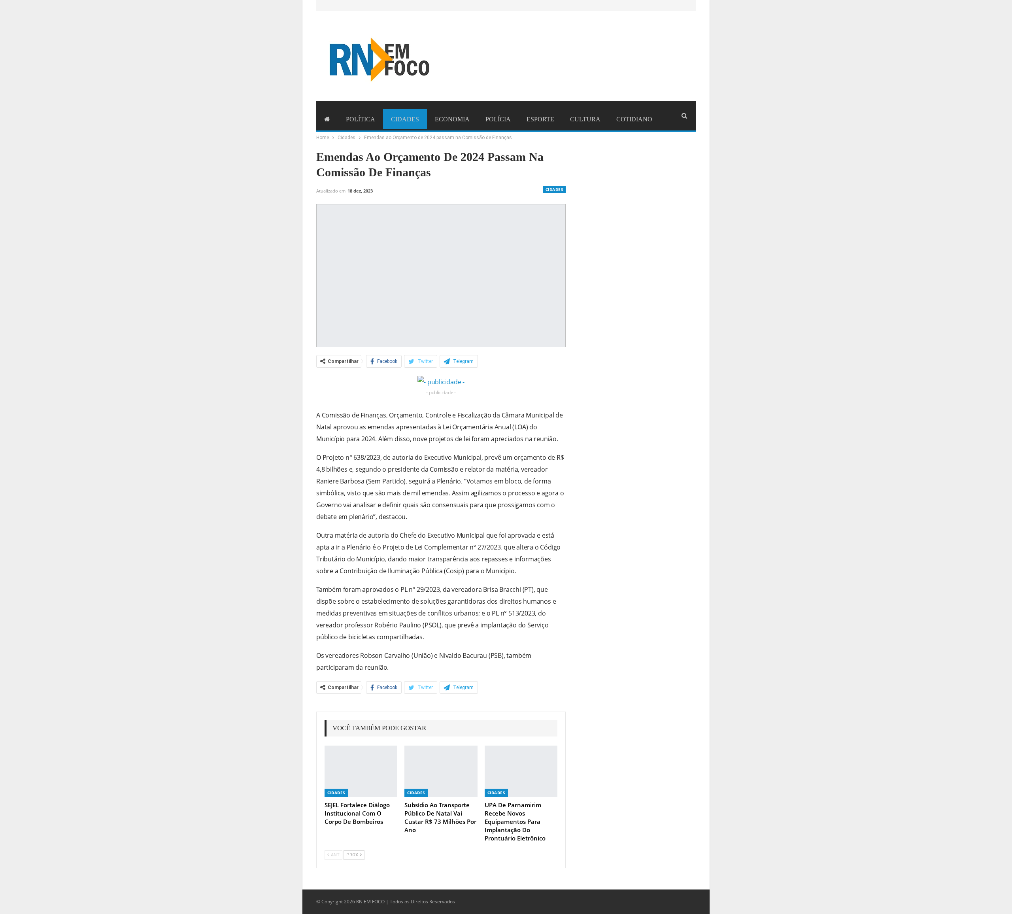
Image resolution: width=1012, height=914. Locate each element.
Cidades (405, 119)
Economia (452, 119)
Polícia (498, 119)
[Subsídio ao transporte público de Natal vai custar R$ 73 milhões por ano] (440, 771)
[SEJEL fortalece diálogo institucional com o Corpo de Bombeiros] (361, 771)
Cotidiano (634, 119)
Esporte (540, 119)
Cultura (585, 119)
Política (360, 119)
